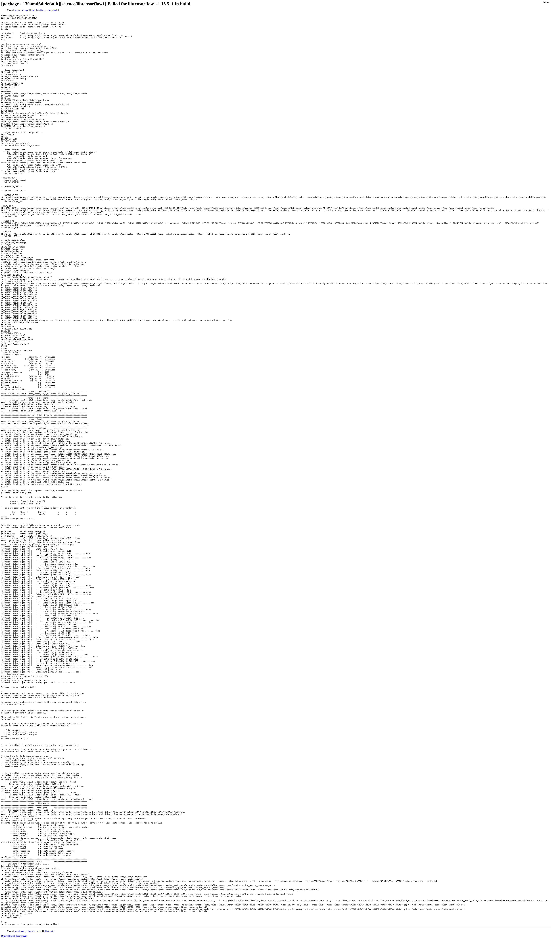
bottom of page (21, 10)
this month (52, 10)
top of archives (38, 10)
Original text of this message (14, 936)
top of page (20, 931)
